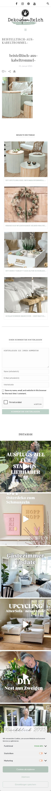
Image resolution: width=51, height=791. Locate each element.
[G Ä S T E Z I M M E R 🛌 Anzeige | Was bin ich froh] (25, 571)
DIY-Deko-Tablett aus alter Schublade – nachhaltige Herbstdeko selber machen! (26, 271)
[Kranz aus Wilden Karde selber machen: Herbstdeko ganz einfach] (25, 204)
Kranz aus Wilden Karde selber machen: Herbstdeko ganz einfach (26, 226)
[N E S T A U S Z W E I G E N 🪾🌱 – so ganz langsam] (25, 677)
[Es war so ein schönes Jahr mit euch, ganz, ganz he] (25, 729)
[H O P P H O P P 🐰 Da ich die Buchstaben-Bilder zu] (25, 519)
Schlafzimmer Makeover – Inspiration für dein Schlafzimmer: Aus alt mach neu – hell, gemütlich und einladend (26, 316)
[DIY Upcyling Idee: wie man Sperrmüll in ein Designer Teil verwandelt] (25, 159)
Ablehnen (25, 777)
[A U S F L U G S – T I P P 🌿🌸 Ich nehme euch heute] (25, 466)
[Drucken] (15, 71)
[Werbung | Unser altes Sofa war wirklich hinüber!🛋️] (25, 624)
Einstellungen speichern (25, 784)
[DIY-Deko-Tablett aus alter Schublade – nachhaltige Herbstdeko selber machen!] (25, 250)
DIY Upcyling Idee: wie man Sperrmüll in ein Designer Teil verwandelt (26, 180)
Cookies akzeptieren (25, 769)
